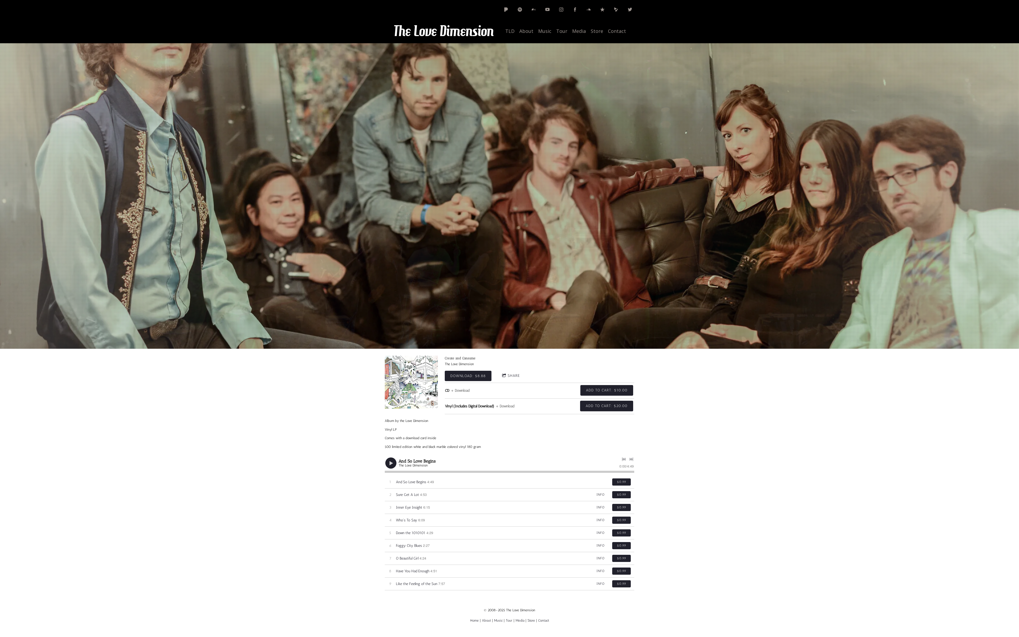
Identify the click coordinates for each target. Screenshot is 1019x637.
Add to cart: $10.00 (607, 390)
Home (474, 620)
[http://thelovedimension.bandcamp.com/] (534, 9)
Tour (561, 31)
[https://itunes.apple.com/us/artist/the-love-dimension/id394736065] (602, 9)
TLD (510, 31)
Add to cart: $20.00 (607, 406)
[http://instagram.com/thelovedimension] (561, 9)
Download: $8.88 (468, 376)
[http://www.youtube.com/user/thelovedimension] (547, 9)
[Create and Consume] (411, 382)
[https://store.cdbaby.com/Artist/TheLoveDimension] (616, 9)
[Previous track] (623, 459)
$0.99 (621, 482)
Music (544, 31)
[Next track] (631, 459)
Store (597, 31)
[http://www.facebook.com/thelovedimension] (575, 9)
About (526, 31)
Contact (617, 31)
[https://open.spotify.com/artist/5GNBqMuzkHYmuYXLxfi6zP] (520, 9)
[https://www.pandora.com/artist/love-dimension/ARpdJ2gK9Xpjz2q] (506, 9)
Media (579, 31)
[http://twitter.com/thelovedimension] (630, 9)
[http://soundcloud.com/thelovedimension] (588, 9)
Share (514, 375)
